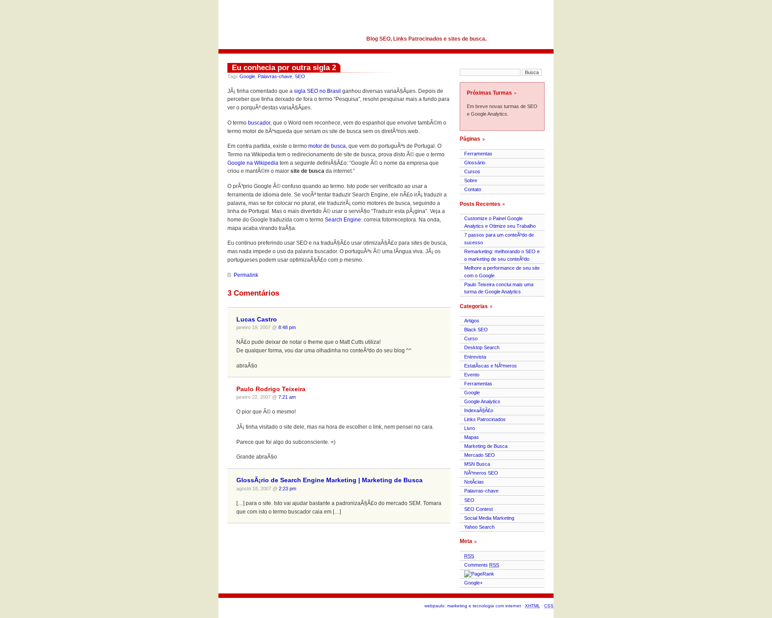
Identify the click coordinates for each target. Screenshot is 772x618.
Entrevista (475, 356)
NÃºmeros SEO (481, 473)
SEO (300, 76)
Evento (471, 374)
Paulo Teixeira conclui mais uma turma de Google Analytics (498, 288)
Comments (481, 565)
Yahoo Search (479, 527)
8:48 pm (287, 327)
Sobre (470, 180)
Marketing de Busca (486, 446)
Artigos (471, 320)
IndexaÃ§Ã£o (478, 410)
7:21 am (287, 397)
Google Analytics (482, 401)
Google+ (473, 582)
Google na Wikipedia (252, 163)
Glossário (474, 162)
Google (247, 76)
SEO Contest (478, 509)
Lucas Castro (256, 319)
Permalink (246, 275)
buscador (259, 123)
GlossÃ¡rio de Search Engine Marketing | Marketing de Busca (329, 480)
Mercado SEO (479, 455)
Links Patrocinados (485, 419)
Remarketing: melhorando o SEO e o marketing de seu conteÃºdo (502, 255)
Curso (471, 338)
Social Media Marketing (489, 518)
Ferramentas (478, 153)
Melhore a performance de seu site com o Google (502, 271)
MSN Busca (477, 464)
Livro (469, 428)
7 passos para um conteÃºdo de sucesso (499, 238)
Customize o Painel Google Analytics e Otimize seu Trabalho (500, 222)
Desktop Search (481, 347)
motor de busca (327, 146)
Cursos (472, 171)
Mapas (471, 437)
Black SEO (476, 329)
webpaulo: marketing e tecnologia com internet (472, 605)
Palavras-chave (275, 76)
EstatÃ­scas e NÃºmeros (490, 365)
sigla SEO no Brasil (317, 91)
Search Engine (343, 220)
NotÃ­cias (474, 481)
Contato (472, 189)
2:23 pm (287, 488)
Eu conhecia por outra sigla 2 (284, 67)
